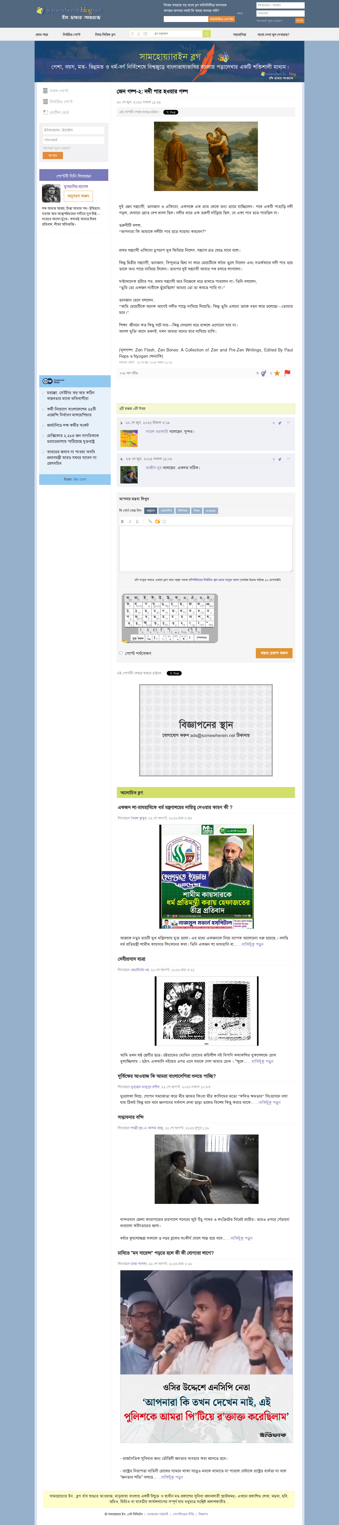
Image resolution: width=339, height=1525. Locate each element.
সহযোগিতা (239, 35)
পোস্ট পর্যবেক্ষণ (138, 653)
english (211, 511)
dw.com (79, 479)
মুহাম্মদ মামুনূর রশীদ (145, 1087)
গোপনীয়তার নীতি (183, 1514)
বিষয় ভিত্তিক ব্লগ (105, 35)
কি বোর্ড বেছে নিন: (130, 510)
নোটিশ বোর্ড (59, 112)
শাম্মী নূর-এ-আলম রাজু (147, 1128)
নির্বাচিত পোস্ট (71, 35)
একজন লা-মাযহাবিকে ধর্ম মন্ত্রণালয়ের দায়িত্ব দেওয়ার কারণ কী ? (175, 807)
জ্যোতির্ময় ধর (140, 970)
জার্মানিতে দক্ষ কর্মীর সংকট (68, 425)
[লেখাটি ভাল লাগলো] (264, 373)
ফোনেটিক (166, 511)
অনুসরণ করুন (78, 196)
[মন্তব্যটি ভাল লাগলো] (280, 423)
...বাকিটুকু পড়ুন (251, 944)
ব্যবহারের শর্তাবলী (157, 1514)
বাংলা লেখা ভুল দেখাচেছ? (273, 35)
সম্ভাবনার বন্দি (131, 1117)
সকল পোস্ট (59, 91)
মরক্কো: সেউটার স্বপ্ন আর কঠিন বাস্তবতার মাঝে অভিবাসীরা (71, 395)
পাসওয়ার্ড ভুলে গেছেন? (269, 21)
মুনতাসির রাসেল (76, 186)
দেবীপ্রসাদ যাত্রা (131, 959)
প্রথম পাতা (42, 35)
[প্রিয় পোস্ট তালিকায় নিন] (277, 373)
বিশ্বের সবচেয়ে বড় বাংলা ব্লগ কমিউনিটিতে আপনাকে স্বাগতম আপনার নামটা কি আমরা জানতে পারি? (195, 8)
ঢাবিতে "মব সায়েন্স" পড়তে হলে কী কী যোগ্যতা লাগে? (166, 1253)
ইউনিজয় (182, 511)
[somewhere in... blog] (69, 13)
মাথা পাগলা (139, 1264)
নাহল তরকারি (157, 431)
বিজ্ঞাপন (203, 1514)
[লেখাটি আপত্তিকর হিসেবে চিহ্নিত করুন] (287, 373)
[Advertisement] (73, 302)
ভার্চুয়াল (151, 511)
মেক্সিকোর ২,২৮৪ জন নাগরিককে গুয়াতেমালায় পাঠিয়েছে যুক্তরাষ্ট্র (73, 438)
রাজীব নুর (154, 467)
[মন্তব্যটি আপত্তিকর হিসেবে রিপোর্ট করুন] (288, 423)
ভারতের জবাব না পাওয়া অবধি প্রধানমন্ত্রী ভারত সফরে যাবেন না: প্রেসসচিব (72, 457)
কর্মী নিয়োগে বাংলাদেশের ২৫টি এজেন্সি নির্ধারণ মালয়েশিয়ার (71, 412)
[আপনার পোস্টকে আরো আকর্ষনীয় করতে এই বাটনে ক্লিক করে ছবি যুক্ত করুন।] (157, 521)
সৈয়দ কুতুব (138, 818)
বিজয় (197, 511)
